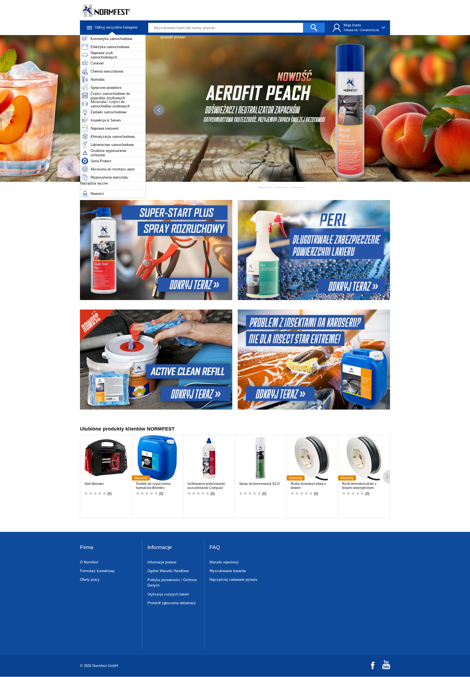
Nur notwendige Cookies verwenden (413, 640)
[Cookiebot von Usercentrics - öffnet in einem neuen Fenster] (46, 666)
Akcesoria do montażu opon (113, 169)
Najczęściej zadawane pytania (233, 580)
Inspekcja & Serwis (106, 120)
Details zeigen (95, 666)
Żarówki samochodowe (108, 112)
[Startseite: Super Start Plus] (155, 250)
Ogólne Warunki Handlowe (168, 571)
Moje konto (352, 25)
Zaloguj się (351, 30)
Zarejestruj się (369, 30)
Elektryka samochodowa (110, 47)
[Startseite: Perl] (314, 250)
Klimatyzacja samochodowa (113, 137)
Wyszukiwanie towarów (227, 571)
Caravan (97, 63)
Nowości (97, 194)
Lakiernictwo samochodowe (112, 145)
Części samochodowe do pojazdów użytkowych (110, 96)
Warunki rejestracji (224, 562)
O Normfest (89, 562)
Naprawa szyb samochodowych (104, 55)
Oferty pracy (90, 580)
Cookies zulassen (414, 619)
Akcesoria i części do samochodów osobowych (110, 104)
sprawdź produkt (173, 37)
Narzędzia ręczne (94, 183)
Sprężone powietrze (106, 88)
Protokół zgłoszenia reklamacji (171, 603)
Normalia (97, 79)
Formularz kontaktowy (97, 571)
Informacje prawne (161, 562)
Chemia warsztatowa (107, 71)
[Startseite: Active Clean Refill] (155, 360)
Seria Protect (101, 161)
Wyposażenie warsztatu (109, 177)
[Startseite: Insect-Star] (314, 360)
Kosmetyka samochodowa (111, 39)
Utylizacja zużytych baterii (168, 594)
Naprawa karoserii (105, 128)
